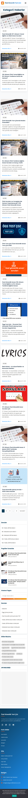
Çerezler (3, 740)
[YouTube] (13, 725)
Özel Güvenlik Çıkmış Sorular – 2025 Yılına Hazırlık (12, 490)
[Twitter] (6, 725)
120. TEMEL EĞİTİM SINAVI (9, 543)
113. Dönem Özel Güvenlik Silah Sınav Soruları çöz (17, 553)
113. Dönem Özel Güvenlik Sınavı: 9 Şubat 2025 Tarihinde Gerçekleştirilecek (13, 449)
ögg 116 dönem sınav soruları (18, 647)
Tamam (14, 795)
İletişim (3, 743)
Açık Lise (3, 761)
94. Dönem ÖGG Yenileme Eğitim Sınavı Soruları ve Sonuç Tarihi (13, 162)
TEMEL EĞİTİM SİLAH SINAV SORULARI (12, 620)
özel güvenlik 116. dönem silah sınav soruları (12, 659)
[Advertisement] (14, 688)
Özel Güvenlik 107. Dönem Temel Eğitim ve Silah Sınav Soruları (13, 35)
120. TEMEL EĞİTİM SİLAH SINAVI (10, 539)
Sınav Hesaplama (6, 767)
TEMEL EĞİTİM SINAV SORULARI (10, 623)
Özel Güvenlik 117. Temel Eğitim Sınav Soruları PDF (13, 644)
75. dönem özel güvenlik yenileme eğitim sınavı (13, 662)
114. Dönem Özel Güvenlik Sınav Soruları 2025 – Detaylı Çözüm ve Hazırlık (17, 581)
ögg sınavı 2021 (5, 647)
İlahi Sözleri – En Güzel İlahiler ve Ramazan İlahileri (13, 367)
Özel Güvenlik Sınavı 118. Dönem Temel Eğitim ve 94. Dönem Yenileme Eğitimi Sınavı (12, 284)
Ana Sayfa (4, 734)
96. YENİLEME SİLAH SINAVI (9, 532)
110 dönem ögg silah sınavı (8, 653)
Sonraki (22, 511)
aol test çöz (19, 653)
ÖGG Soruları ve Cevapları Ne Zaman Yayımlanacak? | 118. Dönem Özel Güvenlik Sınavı (12, 203)
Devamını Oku (6, 48)
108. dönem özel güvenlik (8, 641)
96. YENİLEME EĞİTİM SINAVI (9, 535)
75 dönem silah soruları (7, 656)
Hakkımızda (4, 737)
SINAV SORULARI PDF (7, 756)
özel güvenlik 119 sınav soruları (9, 650)
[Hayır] (26, 793)
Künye (3, 746)
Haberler (4, 609)
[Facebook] (2, 725)
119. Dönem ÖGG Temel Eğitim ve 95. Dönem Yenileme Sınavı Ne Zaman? (13, 76)
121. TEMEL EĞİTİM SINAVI (8, 528)
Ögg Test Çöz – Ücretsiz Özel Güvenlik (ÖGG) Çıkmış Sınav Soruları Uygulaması (12, 326)
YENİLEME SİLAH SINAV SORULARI (11, 627)
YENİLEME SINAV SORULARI (9, 631)
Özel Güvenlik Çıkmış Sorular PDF (11, 616)
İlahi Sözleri (4, 764)
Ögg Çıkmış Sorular (7, 612)
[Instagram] (9, 725)
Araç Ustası (4, 759)
